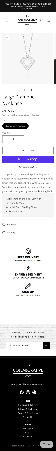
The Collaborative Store (27, 446)
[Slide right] (31, 89)
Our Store (28, 428)
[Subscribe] (46, 345)
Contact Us (28, 432)
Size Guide (28, 417)
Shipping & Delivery (28, 404)
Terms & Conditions (28, 413)
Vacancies (28, 436)
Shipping (17, 115)
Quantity (6, 133)
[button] (6, 20)
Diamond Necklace (15, 125)
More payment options (28, 167)
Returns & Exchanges (28, 409)
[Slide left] (24, 89)
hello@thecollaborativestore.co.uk (28, 384)
